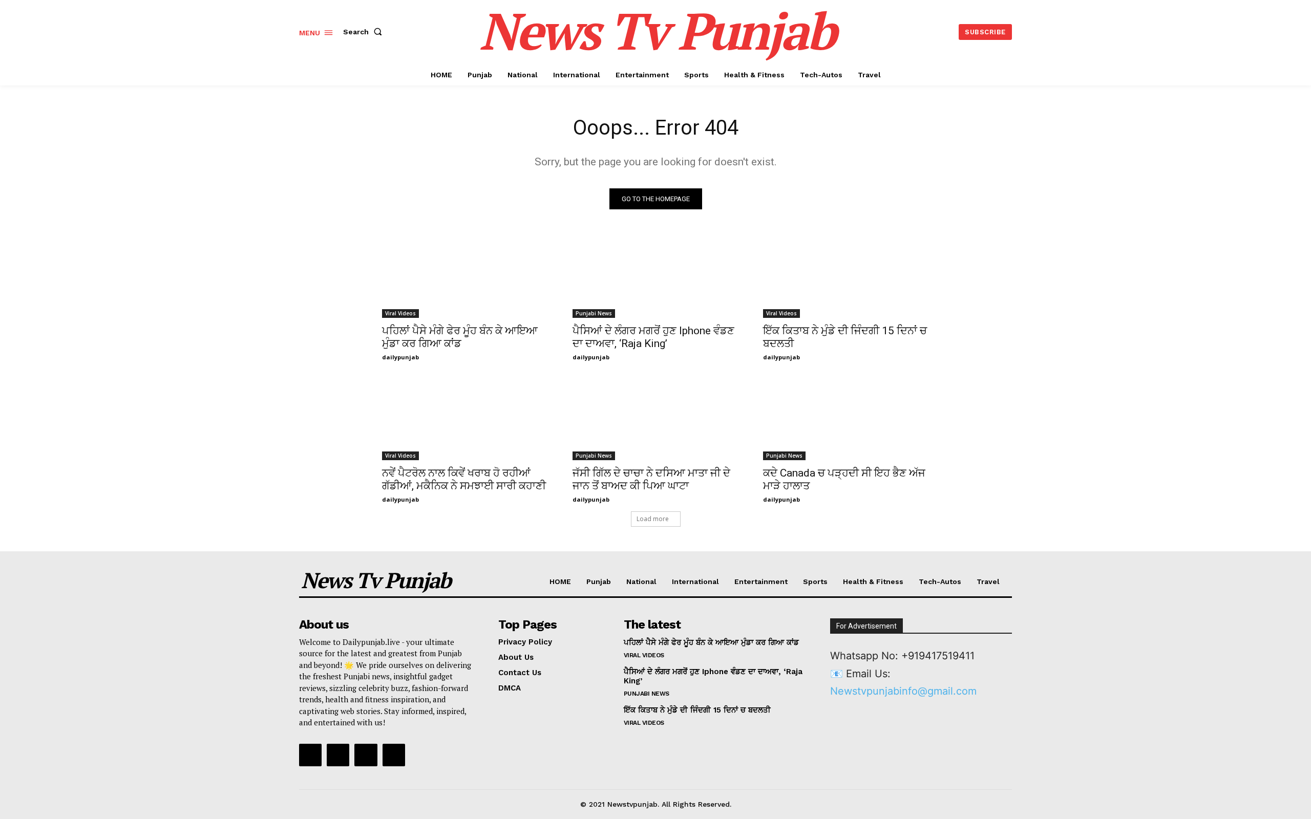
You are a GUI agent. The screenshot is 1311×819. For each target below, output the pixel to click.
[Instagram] (338, 755)
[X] (365, 755)
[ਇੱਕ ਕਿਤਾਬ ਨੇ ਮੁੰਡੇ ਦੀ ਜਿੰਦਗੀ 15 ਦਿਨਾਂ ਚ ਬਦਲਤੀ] (846, 276)
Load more (653, 518)
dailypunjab (400, 357)
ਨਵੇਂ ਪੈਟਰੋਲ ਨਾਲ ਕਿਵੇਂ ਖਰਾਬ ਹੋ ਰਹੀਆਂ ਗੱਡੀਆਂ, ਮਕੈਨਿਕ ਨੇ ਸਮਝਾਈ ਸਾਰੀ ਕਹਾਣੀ (464, 479)
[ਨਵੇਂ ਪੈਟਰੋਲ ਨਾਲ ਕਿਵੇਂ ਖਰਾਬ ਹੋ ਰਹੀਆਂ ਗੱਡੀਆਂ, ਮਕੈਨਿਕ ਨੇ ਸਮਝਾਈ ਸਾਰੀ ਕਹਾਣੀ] (465, 418)
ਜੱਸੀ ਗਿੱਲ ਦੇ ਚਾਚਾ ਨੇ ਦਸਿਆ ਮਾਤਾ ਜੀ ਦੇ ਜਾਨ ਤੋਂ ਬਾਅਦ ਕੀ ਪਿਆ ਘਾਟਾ (651, 479)
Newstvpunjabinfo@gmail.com (903, 691)
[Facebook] (310, 755)
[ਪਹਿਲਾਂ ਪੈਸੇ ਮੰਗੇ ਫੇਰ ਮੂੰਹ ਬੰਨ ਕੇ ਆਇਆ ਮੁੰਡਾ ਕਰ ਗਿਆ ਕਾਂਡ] (465, 276)
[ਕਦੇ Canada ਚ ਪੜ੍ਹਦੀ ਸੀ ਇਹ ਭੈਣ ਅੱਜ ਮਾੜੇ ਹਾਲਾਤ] (846, 418)
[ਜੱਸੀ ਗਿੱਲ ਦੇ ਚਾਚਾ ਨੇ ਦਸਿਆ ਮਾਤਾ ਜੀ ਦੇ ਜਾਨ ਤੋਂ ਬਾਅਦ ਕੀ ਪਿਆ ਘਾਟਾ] (655, 418)
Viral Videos (400, 313)
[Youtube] (394, 755)
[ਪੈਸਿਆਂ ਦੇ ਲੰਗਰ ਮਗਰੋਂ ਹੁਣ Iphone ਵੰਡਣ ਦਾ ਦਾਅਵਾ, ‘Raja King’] (655, 276)
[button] (364, 31)
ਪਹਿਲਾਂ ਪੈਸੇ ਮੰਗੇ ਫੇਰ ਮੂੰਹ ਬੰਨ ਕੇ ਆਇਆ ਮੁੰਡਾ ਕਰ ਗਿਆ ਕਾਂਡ (460, 337)
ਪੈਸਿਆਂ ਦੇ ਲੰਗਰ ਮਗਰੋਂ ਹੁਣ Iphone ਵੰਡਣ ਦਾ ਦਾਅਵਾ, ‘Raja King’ (653, 337)
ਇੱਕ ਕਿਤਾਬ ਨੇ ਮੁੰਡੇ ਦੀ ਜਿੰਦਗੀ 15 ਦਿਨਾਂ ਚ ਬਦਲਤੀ (697, 710)
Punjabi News (594, 313)
